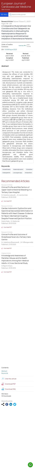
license (21, 46)
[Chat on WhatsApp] (30, 464)
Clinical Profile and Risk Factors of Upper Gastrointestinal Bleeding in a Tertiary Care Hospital (16, 189)
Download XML (10, 389)
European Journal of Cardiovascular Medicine (16, 5)
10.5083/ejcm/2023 (11, 49)
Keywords (4, 373)
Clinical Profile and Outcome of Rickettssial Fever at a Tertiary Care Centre (16, 237)
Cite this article (10, 379)
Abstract (4, 371)
